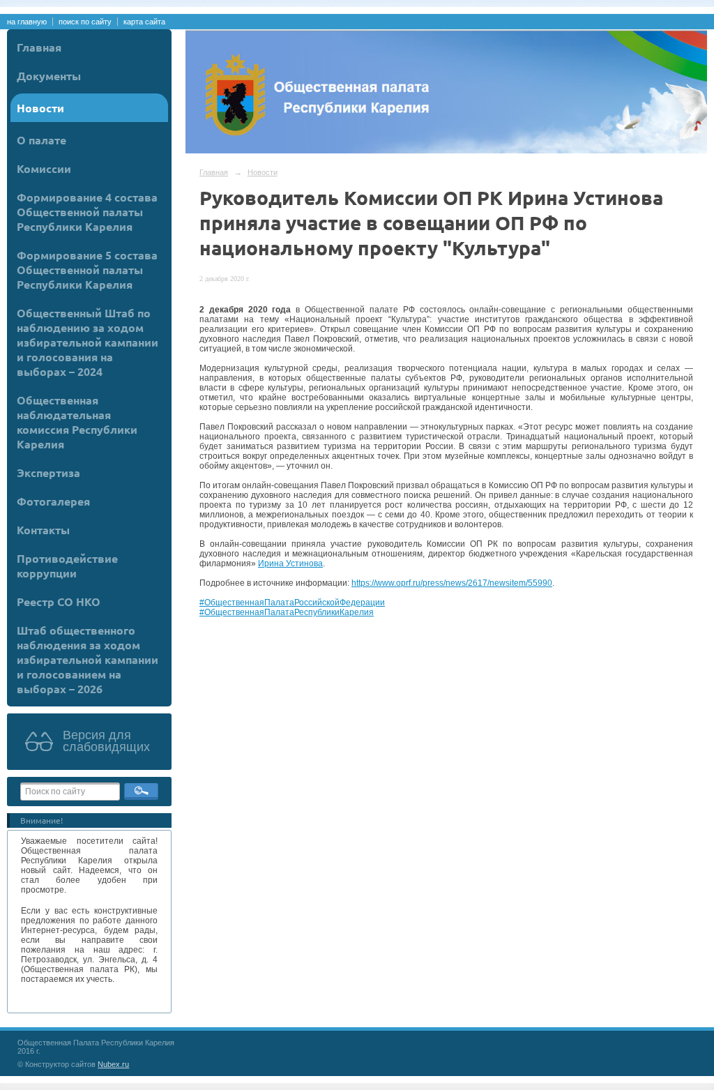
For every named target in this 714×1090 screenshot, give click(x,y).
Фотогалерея (53, 501)
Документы (49, 75)
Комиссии (44, 168)
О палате (41, 140)
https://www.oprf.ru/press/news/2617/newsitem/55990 (451, 583)
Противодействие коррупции (67, 565)
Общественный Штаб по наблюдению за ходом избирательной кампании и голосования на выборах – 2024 (87, 342)
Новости (40, 107)
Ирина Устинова (290, 563)
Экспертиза (48, 472)
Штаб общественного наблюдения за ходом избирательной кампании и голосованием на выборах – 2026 (87, 659)
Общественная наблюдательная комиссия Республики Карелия (77, 422)
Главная (39, 47)
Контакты (43, 529)
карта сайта (144, 21)
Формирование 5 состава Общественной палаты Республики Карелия (87, 270)
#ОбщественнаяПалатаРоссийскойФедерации (292, 602)
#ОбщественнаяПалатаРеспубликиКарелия (286, 612)
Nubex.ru (113, 1064)
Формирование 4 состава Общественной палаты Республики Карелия (87, 212)
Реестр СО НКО (58, 601)
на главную (27, 21)
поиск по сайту (85, 21)
